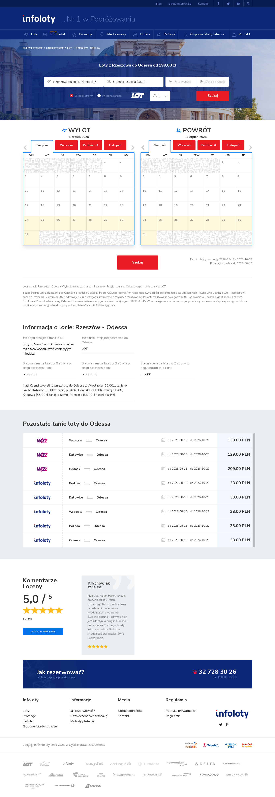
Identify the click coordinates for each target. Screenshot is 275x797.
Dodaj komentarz (43, 631)
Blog (159, 4)
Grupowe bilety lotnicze (206, 34)
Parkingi (169, 34)
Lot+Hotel (57, 34)
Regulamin (172, 716)
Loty (34, 34)
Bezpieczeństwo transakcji (89, 716)
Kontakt (244, 34)
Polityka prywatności (180, 711)
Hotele (144, 34)
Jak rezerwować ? (82, 711)
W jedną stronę (111, 96)
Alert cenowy (116, 34)
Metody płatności (82, 721)
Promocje (85, 34)
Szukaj (137, 262)
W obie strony (83, 96)
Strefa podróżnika (180, 4)
